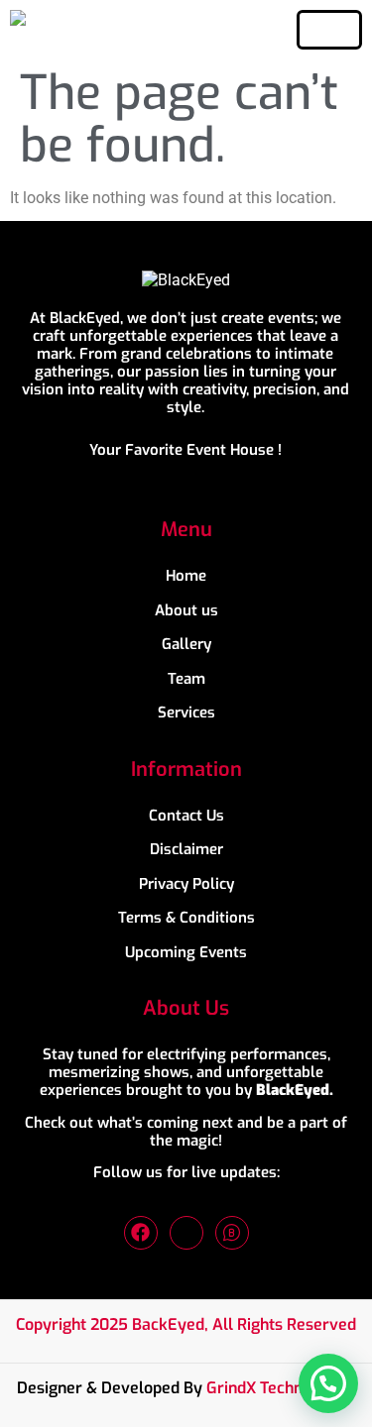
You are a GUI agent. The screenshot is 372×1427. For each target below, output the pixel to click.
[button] (328, 1383)
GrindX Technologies (280, 1387)
